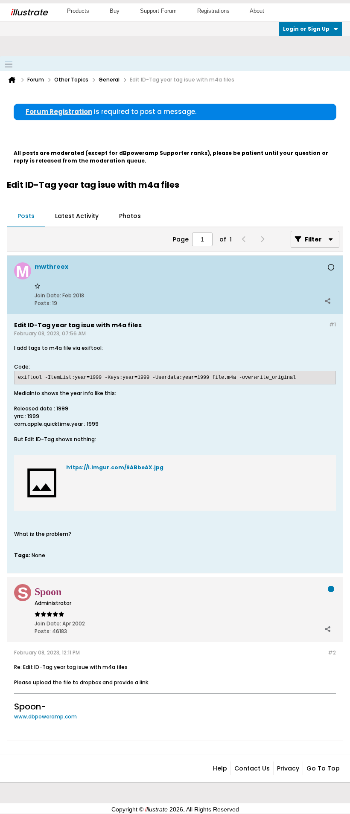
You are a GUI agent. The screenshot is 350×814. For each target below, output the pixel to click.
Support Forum (158, 11)
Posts (26, 216)
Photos (130, 216)
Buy (115, 11)
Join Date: (48, 295)
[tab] (26, 216)
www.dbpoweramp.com (45, 716)
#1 (332, 324)
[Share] (327, 301)
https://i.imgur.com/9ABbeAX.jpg (114, 467)
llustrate (28, 12)
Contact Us (252, 768)
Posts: (43, 303)
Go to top (323, 768)
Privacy (288, 768)
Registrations (213, 11)
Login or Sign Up (306, 28)
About (257, 11)
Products (78, 11)
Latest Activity (77, 216)
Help (220, 768)
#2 (332, 652)
